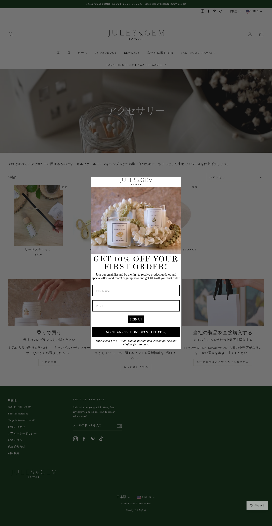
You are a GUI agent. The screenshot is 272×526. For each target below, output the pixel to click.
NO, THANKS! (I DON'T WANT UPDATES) (136, 332)
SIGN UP (136, 319)
